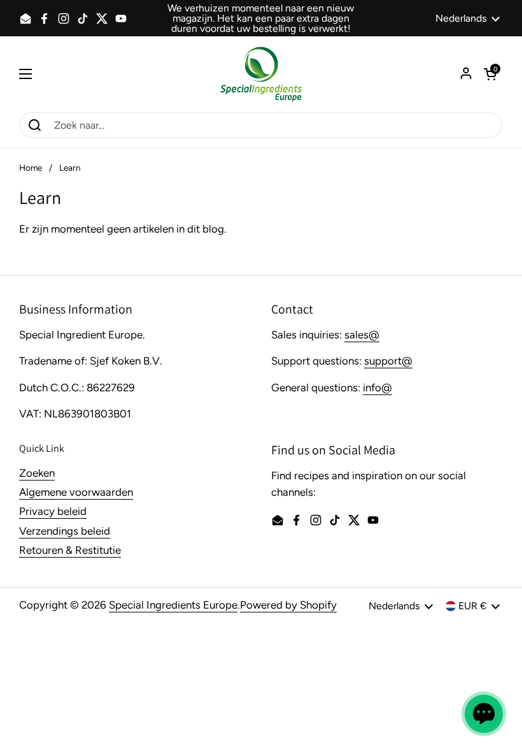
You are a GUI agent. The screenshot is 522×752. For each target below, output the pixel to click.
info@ (377, 387)
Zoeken (37, 472)
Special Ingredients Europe (173, 604)
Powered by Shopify (288, 604)
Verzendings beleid (64, 530)
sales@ (361, 334)
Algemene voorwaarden (76, 492)
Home (30, 168)
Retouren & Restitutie (70, 550)
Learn (70, 168)
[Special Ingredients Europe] (261, 74)
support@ (388, 360)
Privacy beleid (53, 511)
